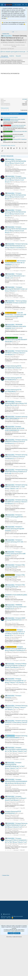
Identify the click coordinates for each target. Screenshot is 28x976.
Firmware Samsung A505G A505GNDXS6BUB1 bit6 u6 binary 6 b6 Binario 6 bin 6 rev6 (16, 782)
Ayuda (3, 917)
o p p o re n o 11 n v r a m (14, 136)
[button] (1, 914)
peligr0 (8, 329)
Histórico (11, 56)
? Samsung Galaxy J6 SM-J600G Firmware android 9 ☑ (16, 302)
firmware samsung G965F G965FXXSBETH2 (16, 417)
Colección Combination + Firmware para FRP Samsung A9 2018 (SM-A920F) (15, 314)
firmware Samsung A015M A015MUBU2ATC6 (13, 379)
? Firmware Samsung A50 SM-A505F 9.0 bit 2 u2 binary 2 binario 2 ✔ (16, 289)
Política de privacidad (18, 916)
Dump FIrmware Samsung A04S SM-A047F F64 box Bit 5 (16, 339)
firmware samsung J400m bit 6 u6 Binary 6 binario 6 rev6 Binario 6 (16, 456)
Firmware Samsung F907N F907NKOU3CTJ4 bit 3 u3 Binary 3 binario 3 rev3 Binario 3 (15, 196)
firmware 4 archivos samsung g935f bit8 (14, 516)
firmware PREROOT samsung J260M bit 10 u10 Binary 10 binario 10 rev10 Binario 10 (15, 632)
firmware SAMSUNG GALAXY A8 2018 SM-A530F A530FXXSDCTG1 (14, 428)
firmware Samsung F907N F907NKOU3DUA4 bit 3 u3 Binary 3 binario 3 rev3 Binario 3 (16, 245)
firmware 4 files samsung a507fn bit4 (15, 586)
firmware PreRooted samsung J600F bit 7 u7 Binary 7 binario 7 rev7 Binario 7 (15, 680)
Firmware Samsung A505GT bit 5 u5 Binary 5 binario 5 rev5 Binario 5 (15, 798)
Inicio (9, 917)
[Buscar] (26, 4)
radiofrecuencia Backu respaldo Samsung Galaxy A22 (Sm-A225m (14, 120)
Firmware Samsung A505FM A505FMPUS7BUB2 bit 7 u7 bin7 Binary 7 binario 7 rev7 (15, 765)
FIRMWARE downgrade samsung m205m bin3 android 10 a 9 (15, 606)
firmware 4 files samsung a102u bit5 (15, 566)
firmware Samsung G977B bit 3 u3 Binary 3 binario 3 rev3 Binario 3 (16, 353)
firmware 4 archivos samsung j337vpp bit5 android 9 (14, 528)
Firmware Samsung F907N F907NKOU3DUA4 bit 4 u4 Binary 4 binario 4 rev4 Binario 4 (16, 229)
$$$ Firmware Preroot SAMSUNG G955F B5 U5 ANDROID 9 (15, 262)
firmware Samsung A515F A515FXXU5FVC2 (13, 812)
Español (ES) (7, 914)
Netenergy (9, 266)
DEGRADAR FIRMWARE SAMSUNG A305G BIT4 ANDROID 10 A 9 (15, 326)
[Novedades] (23, 4)
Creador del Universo (17, 936)
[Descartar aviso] (25, 8)
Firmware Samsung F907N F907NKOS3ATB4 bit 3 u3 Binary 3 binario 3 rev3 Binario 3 (15, 162)
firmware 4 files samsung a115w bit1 (15, 576)
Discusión (18, 56)
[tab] (11, 32)
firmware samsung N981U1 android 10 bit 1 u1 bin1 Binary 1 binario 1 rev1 (16, 486)
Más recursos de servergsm (9, 117)
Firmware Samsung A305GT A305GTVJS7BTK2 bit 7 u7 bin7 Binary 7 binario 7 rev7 (16, 749)
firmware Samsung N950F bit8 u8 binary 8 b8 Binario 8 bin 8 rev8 (16, 471)
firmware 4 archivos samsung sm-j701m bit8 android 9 (15, 553)
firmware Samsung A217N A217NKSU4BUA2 (13, 390)
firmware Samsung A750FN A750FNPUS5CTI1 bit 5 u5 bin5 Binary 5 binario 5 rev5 (16, 825)
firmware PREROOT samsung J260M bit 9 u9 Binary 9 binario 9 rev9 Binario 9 (15, 648)
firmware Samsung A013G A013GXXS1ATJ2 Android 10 (13, 367)
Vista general (4, 56)
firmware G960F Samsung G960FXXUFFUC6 (15, 619)
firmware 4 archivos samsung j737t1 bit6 (14, 541)
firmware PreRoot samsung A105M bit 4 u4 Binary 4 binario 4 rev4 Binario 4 (15, 665)
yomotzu (8, 699)
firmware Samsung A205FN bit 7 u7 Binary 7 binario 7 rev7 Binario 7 (16, 707)
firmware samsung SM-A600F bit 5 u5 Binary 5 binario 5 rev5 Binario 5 (16, 501)
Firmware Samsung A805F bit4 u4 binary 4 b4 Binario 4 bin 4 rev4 (16, 403)
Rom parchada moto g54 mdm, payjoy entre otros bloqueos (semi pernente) (14, 126)
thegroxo (8, 318)
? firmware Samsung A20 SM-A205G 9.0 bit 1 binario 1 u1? (15, 276)
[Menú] (2, 4)
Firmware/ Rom (15, 168)
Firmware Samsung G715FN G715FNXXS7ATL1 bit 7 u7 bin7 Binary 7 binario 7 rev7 (16, 840)
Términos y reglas (6, 916)
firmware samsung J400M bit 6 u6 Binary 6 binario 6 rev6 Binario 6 (16, 441)
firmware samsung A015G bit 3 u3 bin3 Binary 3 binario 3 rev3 (16, 722)
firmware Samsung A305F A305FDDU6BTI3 (16, 736)
